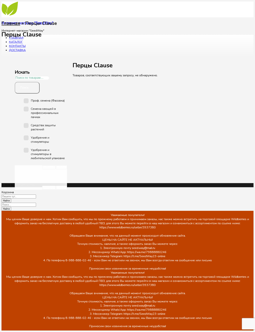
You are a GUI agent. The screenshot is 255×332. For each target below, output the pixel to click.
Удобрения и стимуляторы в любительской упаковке (48, 154)
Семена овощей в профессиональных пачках (45, 113)
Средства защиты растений (43, 127)
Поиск (24, 87)
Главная (10, 23)
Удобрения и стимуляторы (40, 140)
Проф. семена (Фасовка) (48, 101)
